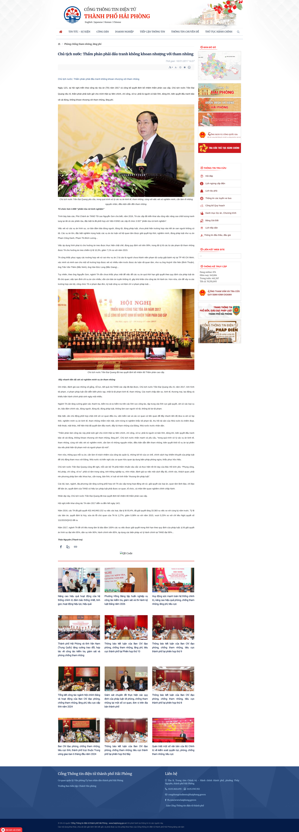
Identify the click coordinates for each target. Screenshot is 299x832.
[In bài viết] (189, 67)
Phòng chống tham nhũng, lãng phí (82, 44)
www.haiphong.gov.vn (118, 823)
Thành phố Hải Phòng (117, 16)
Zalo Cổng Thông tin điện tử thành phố (185, 805)
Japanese (98, 22)
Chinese (117, 22)
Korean (107, 22)
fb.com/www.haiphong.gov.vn (181, 800)
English (88, 22)
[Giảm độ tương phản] (184, 67)
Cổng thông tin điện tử (110, 9)
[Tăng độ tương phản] (180, 67)
